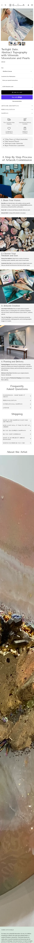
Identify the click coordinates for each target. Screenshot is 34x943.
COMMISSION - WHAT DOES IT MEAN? (14, 396)
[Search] (5, 5)
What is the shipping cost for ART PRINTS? (15, 421)
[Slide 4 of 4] (23, 43)
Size (2, 68)
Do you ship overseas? (12, 434)
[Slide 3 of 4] (19, 43)
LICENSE (6, 408)
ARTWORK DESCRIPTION (10, 106)
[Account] (28, 5)
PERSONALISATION (8, 109)
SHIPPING (4, 113)
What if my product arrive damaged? (14, 438)
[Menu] (2, 5)
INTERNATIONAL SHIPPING (12, 404)
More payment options (17, 101)
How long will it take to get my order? (16, 426)
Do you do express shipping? (14, 430)
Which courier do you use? (14, 443)
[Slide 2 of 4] (15, 43)
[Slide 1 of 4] (10, 43)
